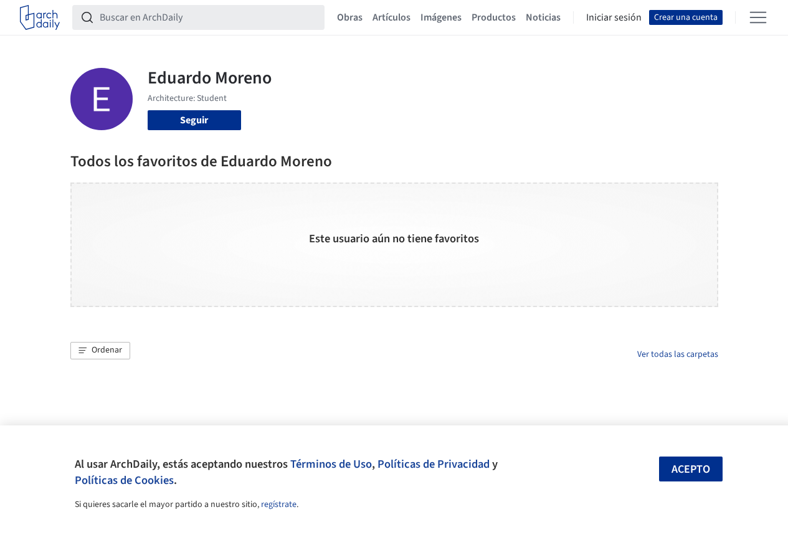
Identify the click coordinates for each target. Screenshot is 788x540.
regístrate (279, 504)
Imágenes (441, 17)
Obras (350, 17)
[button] (100, 350)
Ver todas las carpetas (677, 354)
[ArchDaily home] (40, 17)
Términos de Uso (331, 464)
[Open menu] (758, 17)
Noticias (543, 17)
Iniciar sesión (614, 17)
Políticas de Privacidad (433, 464)
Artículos (392, 17)
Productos (494, 17)
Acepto (691, 469)
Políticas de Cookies (124, 480)
